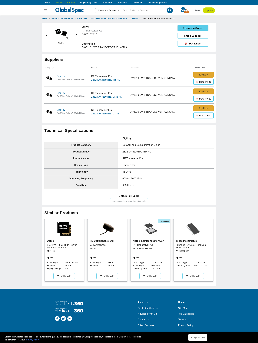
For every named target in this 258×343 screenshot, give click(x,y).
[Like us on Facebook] (57, 319)
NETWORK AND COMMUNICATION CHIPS (109, 18)
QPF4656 (51, 251)
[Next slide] (76, 35)
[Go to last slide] (46, 35)
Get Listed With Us (148, 308)
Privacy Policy (185, 325)
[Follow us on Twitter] (63, 319)
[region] (129, 337)
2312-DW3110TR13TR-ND (105, 80)
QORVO (134, 18)
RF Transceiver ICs (143, 245)
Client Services (146, 325)
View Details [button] (64, 276)
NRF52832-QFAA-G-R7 (142, 248)
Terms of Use (185, 319)
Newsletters (137, 2)
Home (47, 2)
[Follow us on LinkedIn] (69, 319)
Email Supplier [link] (192, 35)
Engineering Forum (157, 2)
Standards (107, 2)
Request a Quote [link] (193, 28)
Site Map (183, 308)
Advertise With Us (147, 314)
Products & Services (65, 2)
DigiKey (61, 76)
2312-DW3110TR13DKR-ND (106, 96)
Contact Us (144, 319)
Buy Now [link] (203, 74)
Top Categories (186, 314)
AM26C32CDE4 (182, 251)
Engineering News (88, 2)
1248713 (93, 248)
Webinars (122, 2)
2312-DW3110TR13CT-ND (105, 113)
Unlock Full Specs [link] (129, 196)
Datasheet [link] (195, 43)
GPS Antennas (98, 245)
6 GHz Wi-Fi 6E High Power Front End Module (62, 246)
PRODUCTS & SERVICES (62, 18)
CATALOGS (82, 18)
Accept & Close (198, 337)
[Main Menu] (46, 10)
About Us (143, 302)
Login (198, 10)
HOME (44, 18)
